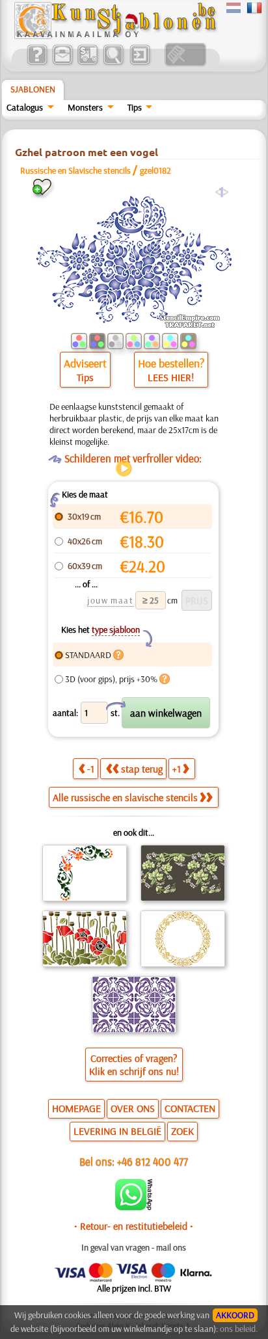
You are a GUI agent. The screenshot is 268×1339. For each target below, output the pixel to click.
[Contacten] (62, 63)
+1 (176, 768)
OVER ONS (133, 1108)
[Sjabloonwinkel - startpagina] (115, 36)
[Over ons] (36, 63)
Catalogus (25, 107)
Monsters (85, 107)
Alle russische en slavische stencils (125, 797)
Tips (134, 107)
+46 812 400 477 (152, 1161)
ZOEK (182, 1130)
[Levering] (87, 63)
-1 (90, 768)
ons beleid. (239, 1328)
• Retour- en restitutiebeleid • (133, 1225)
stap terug (142, 768)
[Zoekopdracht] (113, 63)
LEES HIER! (171, 377)
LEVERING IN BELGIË (117, 1130)
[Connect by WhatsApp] (133, 1207)
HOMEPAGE (76, 1108)
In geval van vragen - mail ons (133, 1247)
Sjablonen (32, 89)
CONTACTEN (190, 1108)
